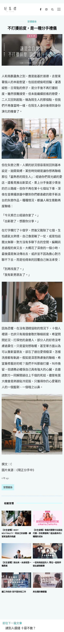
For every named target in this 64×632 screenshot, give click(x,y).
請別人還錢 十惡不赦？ (19, 628)
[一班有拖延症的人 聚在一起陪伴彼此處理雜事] (47, 550)
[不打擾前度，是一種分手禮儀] (32, 49)
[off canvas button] (59, 9)
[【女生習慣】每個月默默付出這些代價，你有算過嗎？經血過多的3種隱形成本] (47, 518)
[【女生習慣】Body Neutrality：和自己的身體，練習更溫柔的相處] (16, 518)
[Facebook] (41, 9)
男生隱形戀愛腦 (40, 591)
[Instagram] (46, 9)
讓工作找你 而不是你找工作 (14, 591)
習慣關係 (32, 21)
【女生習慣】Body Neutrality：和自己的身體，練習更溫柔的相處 (16, 533)
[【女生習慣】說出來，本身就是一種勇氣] (16, 550)
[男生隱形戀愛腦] (47, 579)
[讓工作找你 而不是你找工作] (16, 579)
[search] (52, 9)
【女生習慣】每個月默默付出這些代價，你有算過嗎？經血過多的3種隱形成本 (47, 533)
